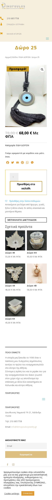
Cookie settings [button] (11, 493)
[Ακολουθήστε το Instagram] (13, 464)
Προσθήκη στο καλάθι (26, 186)
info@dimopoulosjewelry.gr (24, 426)
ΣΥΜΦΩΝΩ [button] (27, 493)
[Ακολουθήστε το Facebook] (7, 464)
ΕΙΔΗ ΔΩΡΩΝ (24, 57)
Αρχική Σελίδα (11, 57)
